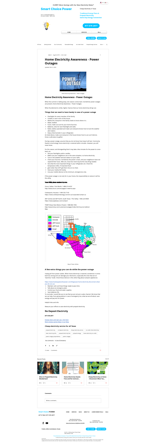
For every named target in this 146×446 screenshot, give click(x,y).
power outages (66, 336)
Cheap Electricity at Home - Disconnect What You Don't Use (97, 378)
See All (107, 359)
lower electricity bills (51, 333)
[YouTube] (46, 423)
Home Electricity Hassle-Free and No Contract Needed (72, 378)
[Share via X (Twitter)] (49, 345)
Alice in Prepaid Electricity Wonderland (48, 378)
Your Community (58, 44)
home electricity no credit (89, 333)
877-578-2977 (50, 415)
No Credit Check (79, 44)
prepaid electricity (50, 330)
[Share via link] (56, 345)
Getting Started (47, 44)
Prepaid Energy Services (91, 44)
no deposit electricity (63, 330)
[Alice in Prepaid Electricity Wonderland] (48, 368)
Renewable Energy (69, 44)
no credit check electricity (92, 330)
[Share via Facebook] (45, 345)
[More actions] (100, 55)
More (101, 44)
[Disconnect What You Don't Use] (98, 368)
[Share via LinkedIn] (53, 345)
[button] (107, 44)
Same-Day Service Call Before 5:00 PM (75, 423)
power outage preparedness (53, 336)
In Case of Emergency (60, 340)
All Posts (39, 44)
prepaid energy (77, 333)
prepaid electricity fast (64, 333)
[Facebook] (43, 423)
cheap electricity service (77, 330)
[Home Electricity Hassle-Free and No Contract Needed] (73, 368)
